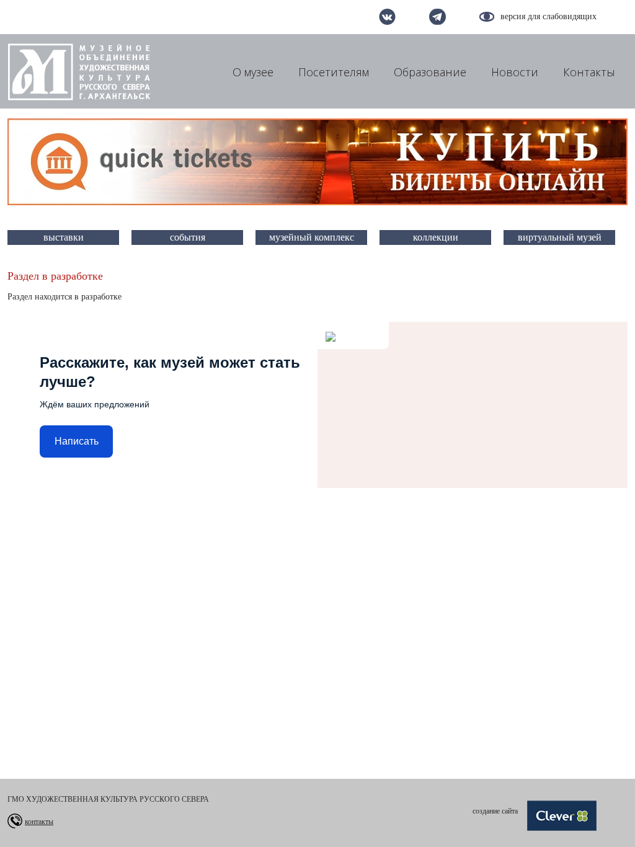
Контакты (589, 71)
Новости (514, 71)
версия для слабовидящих (548, 16)
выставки (63, 237)
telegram (437, 17)
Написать (77, 441)
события (187, 237)
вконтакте (387, 17)
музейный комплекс (311, 237)
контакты (39, 821)
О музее (253, 71)
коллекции (435, 237)
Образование (430, 71)
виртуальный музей (560, 237)
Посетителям (333, 71)
